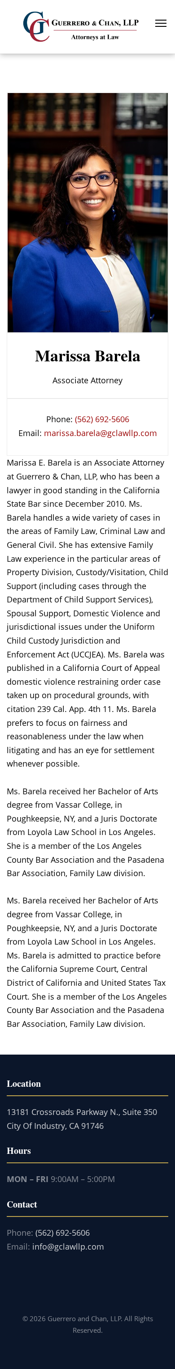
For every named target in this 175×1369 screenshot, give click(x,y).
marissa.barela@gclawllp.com (100, 433)
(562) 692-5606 (102, 419)
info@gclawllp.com (68, 1246)
